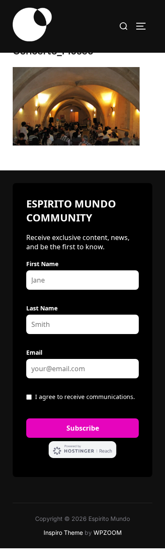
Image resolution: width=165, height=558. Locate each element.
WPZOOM (108, 532)
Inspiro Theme (63, 532)
